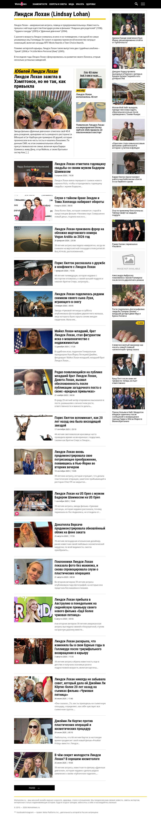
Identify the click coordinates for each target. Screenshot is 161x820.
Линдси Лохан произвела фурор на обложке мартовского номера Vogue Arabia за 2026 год (79, 233)
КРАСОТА (80, 4)
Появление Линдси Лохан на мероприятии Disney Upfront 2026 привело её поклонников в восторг (90, 128)
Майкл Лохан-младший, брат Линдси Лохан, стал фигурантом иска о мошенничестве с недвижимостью (78, 337)
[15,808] (128, 341)
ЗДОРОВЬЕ (90, 4)
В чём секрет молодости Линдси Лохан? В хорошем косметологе (78, 757)
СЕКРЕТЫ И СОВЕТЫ (58, 4)
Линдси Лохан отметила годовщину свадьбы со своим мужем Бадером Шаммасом (80, 168)
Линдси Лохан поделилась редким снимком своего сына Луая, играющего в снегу (79, 298)
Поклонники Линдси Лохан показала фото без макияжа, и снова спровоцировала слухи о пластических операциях (76, 567)
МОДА (71, 4)
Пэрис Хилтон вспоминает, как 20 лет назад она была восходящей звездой (79, 421)
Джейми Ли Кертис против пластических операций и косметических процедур (74, 725)
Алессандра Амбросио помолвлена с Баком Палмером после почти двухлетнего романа (128, 277)
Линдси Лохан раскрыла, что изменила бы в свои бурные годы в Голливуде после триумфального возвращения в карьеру (80, 647)
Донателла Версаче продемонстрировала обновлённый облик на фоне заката (80, 528)
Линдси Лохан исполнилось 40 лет (87, 95)
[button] (138, 4)
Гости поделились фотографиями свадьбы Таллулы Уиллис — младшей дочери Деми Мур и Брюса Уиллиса (128, 312)
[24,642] (128, 68)
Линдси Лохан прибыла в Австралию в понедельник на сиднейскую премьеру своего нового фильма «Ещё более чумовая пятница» (76, 607)
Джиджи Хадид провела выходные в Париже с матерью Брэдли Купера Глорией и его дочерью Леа (127, 75)
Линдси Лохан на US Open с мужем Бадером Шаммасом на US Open (79, 495)
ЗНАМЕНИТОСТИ (40, 4)
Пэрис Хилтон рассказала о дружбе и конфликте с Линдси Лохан (80, 265)
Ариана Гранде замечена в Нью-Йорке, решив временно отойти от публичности (127, 40)
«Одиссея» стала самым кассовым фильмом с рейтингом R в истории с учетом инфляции (128, 145)
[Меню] (143, 4)
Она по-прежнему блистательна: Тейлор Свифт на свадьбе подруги (127, 212)
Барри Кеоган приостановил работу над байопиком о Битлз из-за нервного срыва (127, 179)
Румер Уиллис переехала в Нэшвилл (124, 245)
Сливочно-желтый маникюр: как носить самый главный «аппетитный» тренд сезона (127, 347)
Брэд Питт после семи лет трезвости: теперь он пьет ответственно (124, 380)
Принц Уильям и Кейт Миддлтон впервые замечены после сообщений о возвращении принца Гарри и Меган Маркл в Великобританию (128, 417)
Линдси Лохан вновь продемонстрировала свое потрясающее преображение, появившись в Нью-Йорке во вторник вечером (76, 459)
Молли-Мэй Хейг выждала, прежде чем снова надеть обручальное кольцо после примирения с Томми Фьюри (126, 111)
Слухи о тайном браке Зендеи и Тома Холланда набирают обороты (79, 200)
